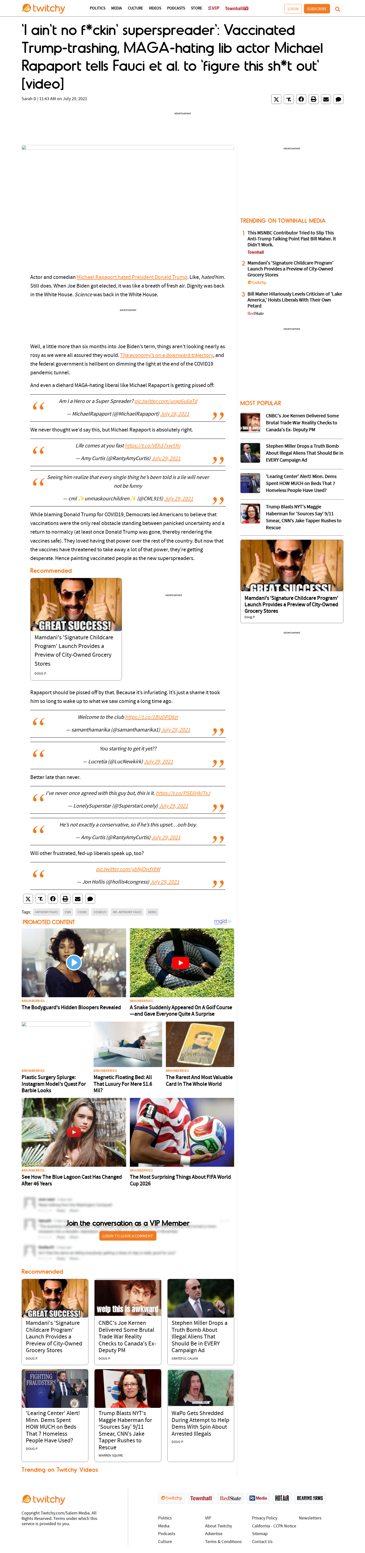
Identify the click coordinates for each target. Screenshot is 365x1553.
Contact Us (262, 1542)
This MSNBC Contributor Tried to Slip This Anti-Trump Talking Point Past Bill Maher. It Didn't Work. (292, 239)
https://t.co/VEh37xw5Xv (152, 446)
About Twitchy (218, 1526)
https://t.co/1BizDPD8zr (151, 717)
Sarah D (29, 99)
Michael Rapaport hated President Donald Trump (132, 277)
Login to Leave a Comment (128, 1235)
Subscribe (317, 8)
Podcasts (176, 8)
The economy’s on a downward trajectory (166, 355)
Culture (135, 8)
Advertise (213, 1534)
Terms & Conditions (223, 1542)
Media (116, 8)
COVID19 (100, 912)
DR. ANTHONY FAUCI (127, 912)
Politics (97, 8)
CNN (68, 912)
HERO (152, 912)
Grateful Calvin (185, 1359)
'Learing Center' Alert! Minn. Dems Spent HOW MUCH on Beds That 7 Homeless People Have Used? (53, 1427)
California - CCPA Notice (274, 1526)
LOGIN (293, 8)
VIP (208, 1518)
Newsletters (310, 1518)
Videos (155, 8)
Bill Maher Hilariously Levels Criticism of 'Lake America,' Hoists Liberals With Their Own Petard (295, 300)
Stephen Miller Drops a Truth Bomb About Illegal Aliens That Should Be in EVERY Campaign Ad (199, 1337)
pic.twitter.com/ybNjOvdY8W (128, 869)
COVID (82, 912)
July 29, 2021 (166, 459)
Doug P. (40, 674)
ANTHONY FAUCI (46, 912)
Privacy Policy (264, 1518)
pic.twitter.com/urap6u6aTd (165, 401)
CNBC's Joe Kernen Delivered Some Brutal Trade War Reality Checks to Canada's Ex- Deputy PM (127, 1337)
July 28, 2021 (174, 414)
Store (196, 8)
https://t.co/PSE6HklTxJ (183, 793)
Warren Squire (111, 1456)
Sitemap (260, 1534)
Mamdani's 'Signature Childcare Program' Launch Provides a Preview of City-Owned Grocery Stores (54, 1337)
